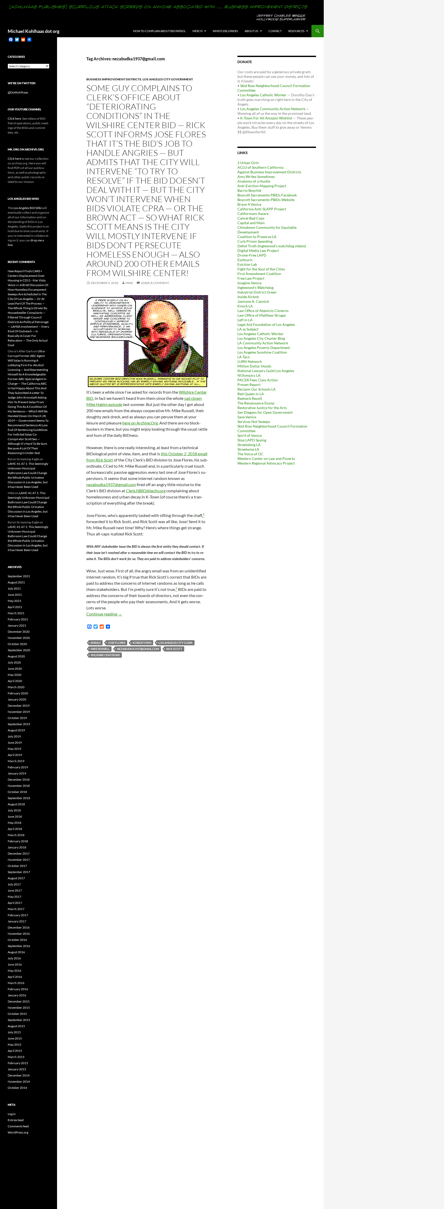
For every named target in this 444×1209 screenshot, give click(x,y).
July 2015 (14, 1032)
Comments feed (18, 1126)
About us (251, 31)
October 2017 (17, 866)
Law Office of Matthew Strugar (261, 315)
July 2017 (14, 884)
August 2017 (16, 878)
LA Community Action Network (262, 343)
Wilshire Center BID (105, 655)
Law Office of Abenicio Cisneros (263, 310)
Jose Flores (116, 642)
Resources (296, 31)
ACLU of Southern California (260, 167)
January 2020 (17, 699)
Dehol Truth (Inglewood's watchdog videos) (271, 246)
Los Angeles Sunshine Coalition (262, 352)
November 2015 (19, 1007)
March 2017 (16, 909)
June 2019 (15, 742)
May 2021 (14, 601)
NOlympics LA (249, 375)
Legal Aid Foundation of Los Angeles (266, 324)
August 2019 (16, 730)
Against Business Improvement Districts (269, 172)
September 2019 (19, 724)
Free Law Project (250, 278)
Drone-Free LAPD (251, 255)
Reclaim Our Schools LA (256, 389)
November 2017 (19, 860)
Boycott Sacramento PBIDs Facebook (267, 195)
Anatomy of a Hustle (253, 181)
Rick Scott (174, 648)
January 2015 (17, 1069)
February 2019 (18, 767)
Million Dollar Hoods (254, 366)
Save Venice (246, 417)
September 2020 (19, 650)
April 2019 (15, 755)
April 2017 (15, 903)
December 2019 (19, 705)
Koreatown (142, 642)
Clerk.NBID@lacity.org (145, 490)
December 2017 (19, 853)
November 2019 (19, 712)
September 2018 (19, 798)
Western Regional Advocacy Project (266, 463)
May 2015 (14, 1044)
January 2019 (17, 773)
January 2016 (17, 995)
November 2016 (19, 934)
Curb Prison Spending (254, 241)
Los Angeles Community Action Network (272, 109)
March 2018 (16, 835)
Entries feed (16, 1120)
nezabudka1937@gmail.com (111, 484)
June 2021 (15, 595)
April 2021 (15, 607)
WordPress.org (18, 1132)
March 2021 (16, 613)
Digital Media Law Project (258, 250)
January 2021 (17, 625)
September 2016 (19, 946)
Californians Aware (253, 213)
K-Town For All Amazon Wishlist (266, 118)
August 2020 (16, 656)
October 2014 (17, 1088)
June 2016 (15, 964)
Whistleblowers (225, 31)
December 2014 (19, 1075)
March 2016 (16, 983)
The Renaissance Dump (255, 403)
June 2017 (15, 890)
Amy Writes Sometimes (256, 176)
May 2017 (14, 897)
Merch (197, 31)
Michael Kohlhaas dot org (33, 31)
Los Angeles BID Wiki (27, 208)
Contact (275, 31)
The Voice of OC (250, 454)
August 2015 (16, 1026)
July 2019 (14, 736)
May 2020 (14, 675)
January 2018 (17, 847)
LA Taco (243, 357)
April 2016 (15, 977)
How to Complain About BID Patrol (159, 31)
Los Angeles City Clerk (176, 642)
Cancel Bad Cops (250, 218)
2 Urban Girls (248, 162)
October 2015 (17, 1014)
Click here (14, 118)
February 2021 (18, 619)
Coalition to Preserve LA (256, 236)
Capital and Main (251, 223)
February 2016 (18, 989)
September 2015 (19, 1020)
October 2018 (17, 792)
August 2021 (16, 582)
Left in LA (245, 320)
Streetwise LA (248, 449)
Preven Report (249, 384)
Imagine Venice (249, 283)
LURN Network (249, 361)
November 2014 (19, 1081)
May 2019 (14, 749)
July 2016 (14, 958)
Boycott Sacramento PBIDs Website (265, 199)
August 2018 (16, 804)
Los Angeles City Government (168, 79)
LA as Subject (247, 329)
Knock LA (245, 306)
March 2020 (16, 687)
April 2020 (15, 681)
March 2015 (16, 1057)
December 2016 (19, 927)
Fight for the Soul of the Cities (261, 269)
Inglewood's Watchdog (255, 287)
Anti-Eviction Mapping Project (261, 186)
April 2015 (15, 1051)
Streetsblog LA (249, 444)
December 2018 (19, 779)
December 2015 (19, 1001)
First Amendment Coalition (259, 273)
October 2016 (17, 940)
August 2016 (16, 952)
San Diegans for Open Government (265, 412)
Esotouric (245, 260)
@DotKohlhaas (18, 92)
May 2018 (14, 823)
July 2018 (14, 810)
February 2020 (18, 693)
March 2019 (16, 761)
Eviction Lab (247, 264)
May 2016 (14, 970)
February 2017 (18, 915)
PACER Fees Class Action (257, 380)
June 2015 (15, 1038)
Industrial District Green (256, 292)
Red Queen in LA (250, 394)
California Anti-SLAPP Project (261, 209)
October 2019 (17, 718)
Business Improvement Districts (113, 79)
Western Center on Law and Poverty (266, 458)
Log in (12, 1114)
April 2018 (15, 829)
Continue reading (104, 613)
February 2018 (18, 841)
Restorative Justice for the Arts (262, 407)
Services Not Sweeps (253, 421)
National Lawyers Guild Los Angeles (265, 371)
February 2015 (18, 1063)
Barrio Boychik (249, 190)
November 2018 (19, 786)
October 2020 (17, 644)
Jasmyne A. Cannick (253, 301)
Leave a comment (155, 283)
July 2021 (14, 588)
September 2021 (19, 576)
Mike (129, 283)
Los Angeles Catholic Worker (263, 95)
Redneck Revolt (249, 398)
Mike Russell (100, 648)
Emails (96, 642)
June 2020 (15, 668)
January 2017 (17, 921)
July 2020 (14, 662)
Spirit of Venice (249, 435)
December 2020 (19, 632)
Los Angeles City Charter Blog (261, 338)
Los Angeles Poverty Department (263, 347)
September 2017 (19, 872)
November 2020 (19, 638)
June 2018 (15, 816)
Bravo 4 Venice (249, 204)
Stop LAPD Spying (251, 440)
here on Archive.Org (140, 422)
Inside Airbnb (248, 297)
